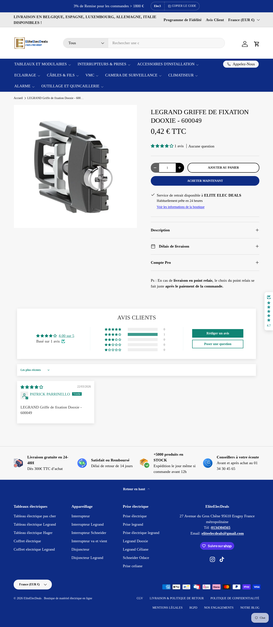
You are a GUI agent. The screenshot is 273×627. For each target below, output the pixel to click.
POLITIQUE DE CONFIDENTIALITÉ (235, 598)
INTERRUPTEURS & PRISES (102, 64)
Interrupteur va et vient (89, 541)
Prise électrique (135, 516)
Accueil (18, 98)
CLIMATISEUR (181, 75)
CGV (140, 598)
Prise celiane (132, 566)
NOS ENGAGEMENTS (219, 607)
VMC (90, 75)
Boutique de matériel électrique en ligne (68, 598)
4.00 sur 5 (66, 336)
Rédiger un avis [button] (217, 333)
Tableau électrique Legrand (35, 524)
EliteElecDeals (33, 598)
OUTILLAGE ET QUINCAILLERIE (70, 86)
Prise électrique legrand (141, 533)
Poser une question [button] (217, 344)
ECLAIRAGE (25, 75)
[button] (256, 44)
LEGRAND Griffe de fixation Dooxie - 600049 (56, 98)
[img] (31, 387)
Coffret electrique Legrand (34, 549)
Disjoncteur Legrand (87, 558)
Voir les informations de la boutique (181, 207)
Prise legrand (133, 524)
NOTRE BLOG (249, 607)
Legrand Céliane (135, 549)
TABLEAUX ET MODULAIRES (40, 64)
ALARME (22, 86)
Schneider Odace (136, 558)
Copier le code (184, 5)
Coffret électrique (27, 541)
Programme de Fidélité (183, 20)
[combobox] (144, 43)
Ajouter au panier (223, 167)
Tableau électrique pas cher (35, 516)
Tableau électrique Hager (33, 533)
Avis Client (215, 20)
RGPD (193, 607)
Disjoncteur (80, 549)
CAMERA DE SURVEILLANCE (131, 75)
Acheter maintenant (205, 180)
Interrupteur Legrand (87, 524)
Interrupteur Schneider (88, 533)
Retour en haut (134, 489)
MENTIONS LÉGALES (167, 607)
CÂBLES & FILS (61, 75)
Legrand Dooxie (135, 541)
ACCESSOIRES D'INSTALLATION (166, 64)
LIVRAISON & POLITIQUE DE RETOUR (177, 598)
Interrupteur (80, 516)
